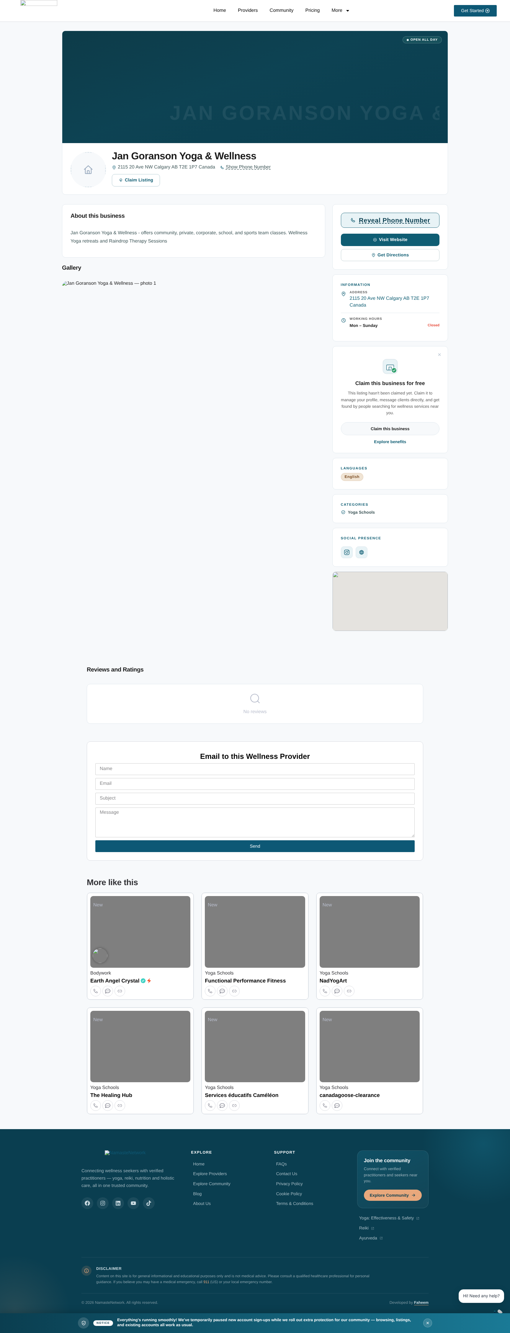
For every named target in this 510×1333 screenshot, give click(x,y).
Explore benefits (390, 441)
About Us (202, 1203)
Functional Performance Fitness (245, 981)
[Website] (361, 552)
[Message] (107, 991)
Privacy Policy (289, 1184)
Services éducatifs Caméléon (241, 1095)
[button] (127, 341)
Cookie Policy (289, 1194)
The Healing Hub (111, 1095)
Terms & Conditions (294, 1203)
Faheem (421, 1302)
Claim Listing (139, 180)
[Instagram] (347, 552)
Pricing (312, 10)
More (336, 10)
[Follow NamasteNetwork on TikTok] (149, 1203)
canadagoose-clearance (350, 1095)
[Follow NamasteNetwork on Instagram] (103, 1203)
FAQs (281, 1164)
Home (219, 10)
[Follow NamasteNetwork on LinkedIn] (118, 1203)
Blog (197, 1194)
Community (282, 10)
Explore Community (212, 1184)
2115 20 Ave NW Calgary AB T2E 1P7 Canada (166, 167)
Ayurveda (368, 1238)
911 (206, 1282)
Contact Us (287, 1174)
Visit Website (393, 239)
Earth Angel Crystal (114, 981)
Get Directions (393, 255)
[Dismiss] (439, 355)
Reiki (364, 1228)
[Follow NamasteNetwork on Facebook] (87, 1203)
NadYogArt (333, 981)
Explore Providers (210, 1174)
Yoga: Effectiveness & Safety (386, 1218)
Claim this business (390, 428)
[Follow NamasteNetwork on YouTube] (133, 1203)
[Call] (95, 991)
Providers (248, 10)
